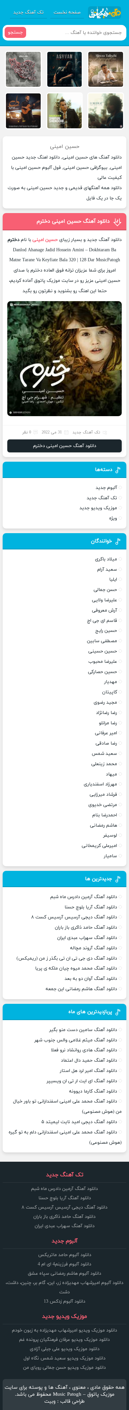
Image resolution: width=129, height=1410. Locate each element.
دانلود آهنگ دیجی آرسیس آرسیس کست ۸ (74, 917)
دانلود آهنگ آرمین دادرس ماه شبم (83, 897)
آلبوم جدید (106, 488)
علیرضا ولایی (104, 600)
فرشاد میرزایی (103, 794)
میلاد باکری (106, 559)
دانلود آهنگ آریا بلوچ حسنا (90, 907)
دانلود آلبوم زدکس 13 (64, 1301)
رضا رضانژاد (106, 713)
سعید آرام (107, 569)
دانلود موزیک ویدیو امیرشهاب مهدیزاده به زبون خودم (64, 1330)
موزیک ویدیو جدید (98, 508)
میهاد (111, 774)
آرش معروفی (104, 610)
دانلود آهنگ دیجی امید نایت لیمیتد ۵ (79, 1122)
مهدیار (110, 682)
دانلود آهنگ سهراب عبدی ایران (87, 938)
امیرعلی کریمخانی (99, 846)
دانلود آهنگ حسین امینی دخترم (73, 221)
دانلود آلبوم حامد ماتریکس (64, 1255)
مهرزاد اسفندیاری (100, 784)
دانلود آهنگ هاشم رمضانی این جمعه (81, 989)
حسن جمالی (105, 590)
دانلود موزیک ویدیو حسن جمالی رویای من (64, 1367)
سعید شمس (104, 754)
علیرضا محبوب (102, 661)
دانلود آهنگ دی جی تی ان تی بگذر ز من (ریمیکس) (67, 958)
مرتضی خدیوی (102, 805)
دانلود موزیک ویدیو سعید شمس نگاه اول (64, 1358)
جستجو (15, 32)
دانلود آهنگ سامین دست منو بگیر (83, 1030)
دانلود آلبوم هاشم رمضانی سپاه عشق (64, 1273)
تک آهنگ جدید (28, 12)
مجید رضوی (105, 702)
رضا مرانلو (108, 723)
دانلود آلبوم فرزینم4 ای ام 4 (64, 1264)
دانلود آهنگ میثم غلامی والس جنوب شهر (75, 1040)
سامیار (110, 856)
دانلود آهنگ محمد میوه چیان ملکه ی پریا (76, 968)
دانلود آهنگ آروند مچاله (93, 948)
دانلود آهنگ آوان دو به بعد (90, 979)
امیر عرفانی (106, 733)
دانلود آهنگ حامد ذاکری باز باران (86, 927)
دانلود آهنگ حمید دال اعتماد (89, 1060)
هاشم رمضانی (103, 825)
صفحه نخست (67, 12)
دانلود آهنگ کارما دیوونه (93, 1091)
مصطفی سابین (102, 641)
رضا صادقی (106, 743)
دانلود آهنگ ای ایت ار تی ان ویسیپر (82, 1081)
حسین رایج (106, 631)
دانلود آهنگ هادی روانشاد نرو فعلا (84, 1050)
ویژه (113, 518)
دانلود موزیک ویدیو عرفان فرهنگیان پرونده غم (64, 1340)
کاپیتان (109, 692)
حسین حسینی (102, 651)
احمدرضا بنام (104, 815)
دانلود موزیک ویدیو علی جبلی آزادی (65, 1349)
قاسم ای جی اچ (102, 621)
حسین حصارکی (102, 672)
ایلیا (113, 579)
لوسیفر (110, 835)
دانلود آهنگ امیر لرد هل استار (88, 1071)
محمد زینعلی (104, 764)
